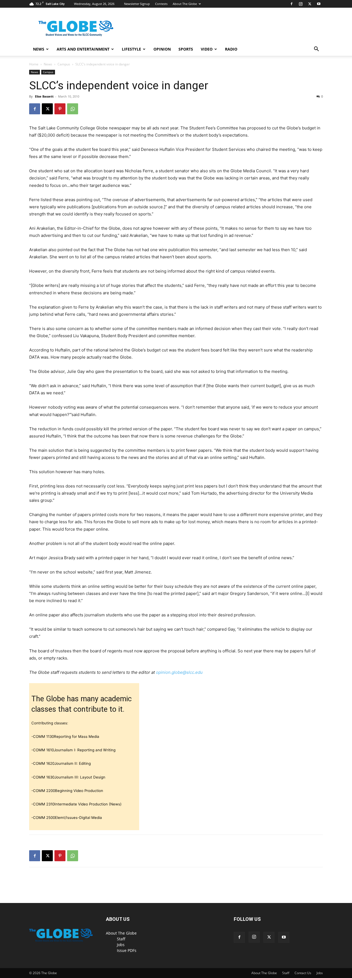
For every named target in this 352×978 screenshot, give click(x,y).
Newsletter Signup (137, 4)
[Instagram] (300, 4)
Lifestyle (131, 49)
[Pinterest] (59, 108)
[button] (316, 49)
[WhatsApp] (72, 108)
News (38, 49)
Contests (161, 4)
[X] (310, 4)
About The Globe (185, 4)
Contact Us (303, 973)
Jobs (121, 944)
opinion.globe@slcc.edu (179, 672)
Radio (231, 49)
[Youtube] (319, 4)
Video (207, 49)
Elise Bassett (44, 96)
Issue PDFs (126, 950)
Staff (121, 938)
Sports (185, 49)
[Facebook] (291, 4)
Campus (63, 64)
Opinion (162, 49)
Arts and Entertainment (83, 49)
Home (33, 64)
